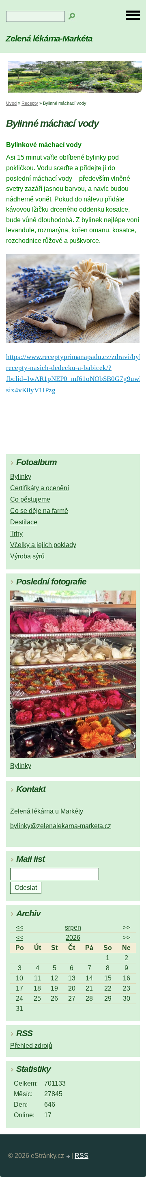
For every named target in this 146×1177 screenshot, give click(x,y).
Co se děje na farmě (39, 510)
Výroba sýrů (27, 556)
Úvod (11, 103)
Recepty (29, 103)
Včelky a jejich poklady (43, 544)
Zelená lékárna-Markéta (49, 38)
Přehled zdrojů (31, 1045)
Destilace (23, 522)
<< (19, 927)
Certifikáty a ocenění (39, 488)
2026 (73, 937)
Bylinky (20, 476)
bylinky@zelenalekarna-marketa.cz (60, 825)
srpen (73, 927)
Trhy (16, 533)
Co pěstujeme (30, 499)
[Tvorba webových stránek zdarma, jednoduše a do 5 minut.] (68, 1157)
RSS (81, 1155)
